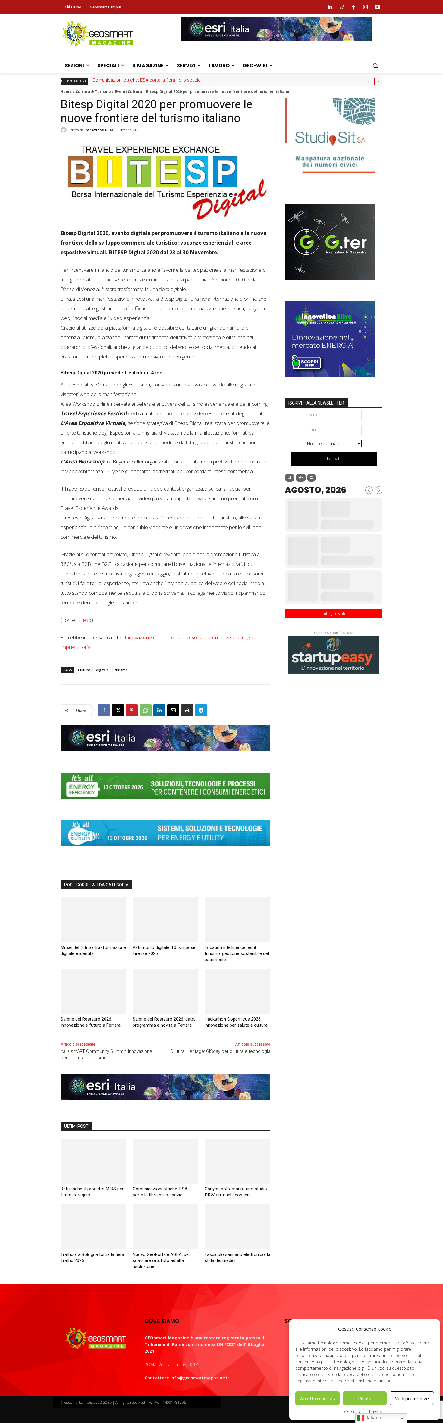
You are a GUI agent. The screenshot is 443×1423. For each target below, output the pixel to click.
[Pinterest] (132, 710)
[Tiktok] (342, 7)
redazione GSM (99, 130)
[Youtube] (377, 7)
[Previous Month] (369, 490)
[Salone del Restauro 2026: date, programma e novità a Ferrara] (165, 991)
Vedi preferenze (412, 1398)
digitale (102, 670)
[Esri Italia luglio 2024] (165, 756)
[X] (118, 710)
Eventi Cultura (128, 91)
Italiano (372, 1417)
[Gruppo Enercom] (330, 381)
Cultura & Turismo (93, 91)
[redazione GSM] (64, 130)
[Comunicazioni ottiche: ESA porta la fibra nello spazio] (165, 1161)
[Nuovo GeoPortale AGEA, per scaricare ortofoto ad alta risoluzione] (165, 1226)
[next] (378, 81)
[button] (375, 65)
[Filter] (301, 478)
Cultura (84, 670)
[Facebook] (353, 7)
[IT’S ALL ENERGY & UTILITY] (165, 851)
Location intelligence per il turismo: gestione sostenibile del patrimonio (237, 953)
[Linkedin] (330, 7)
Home (66, 91)
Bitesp (84, 619)
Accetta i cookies (317, 1398)
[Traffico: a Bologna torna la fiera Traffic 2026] (93, 1226)
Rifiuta (364, 1398)
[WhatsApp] (146, 710)
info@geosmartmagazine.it (199, 1378)
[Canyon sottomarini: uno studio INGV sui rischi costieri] (237, 1161)
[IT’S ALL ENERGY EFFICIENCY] (165, 803)
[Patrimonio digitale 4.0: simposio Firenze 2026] (165, 919)
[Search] (289, 478)
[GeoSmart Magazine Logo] (95, 1338)
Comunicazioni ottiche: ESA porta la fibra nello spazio (147, 80)
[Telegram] (201, 710)
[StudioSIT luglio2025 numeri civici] (330, 178)
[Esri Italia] (276, 45)
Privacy (375, 1412)
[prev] (368, 81)
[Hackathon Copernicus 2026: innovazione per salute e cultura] (237, 991)
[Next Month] (378, 490)
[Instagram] (365, 7)
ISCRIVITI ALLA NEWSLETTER (316, 403)
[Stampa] (187, 710)
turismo (121, 670)
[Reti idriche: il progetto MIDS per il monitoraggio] (93, 1161)
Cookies (352, 1412)
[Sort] (311, 478)
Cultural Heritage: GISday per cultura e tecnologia (220, 1051)
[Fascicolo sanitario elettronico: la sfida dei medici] (237, 1226)
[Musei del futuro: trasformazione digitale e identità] (93, 919)
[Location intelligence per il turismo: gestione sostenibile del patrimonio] (237, 919)
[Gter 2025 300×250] (330, 284)
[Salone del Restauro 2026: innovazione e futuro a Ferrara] (93, 991)
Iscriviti (334, 459)
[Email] (173, 710)
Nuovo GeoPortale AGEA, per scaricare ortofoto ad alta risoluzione (161, 1260)
